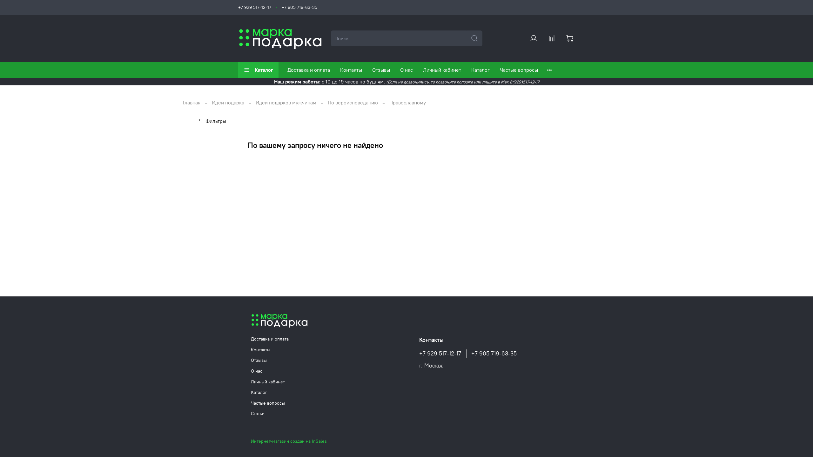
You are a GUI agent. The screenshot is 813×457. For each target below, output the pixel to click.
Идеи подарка (228, 102)
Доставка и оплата (308, 70)
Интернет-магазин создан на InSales (289, 441)
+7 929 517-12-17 (254, 7)
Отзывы (381, 70)
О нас (406, 70)
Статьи (258, 413)
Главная (191, 102)
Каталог (264, 70)
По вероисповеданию (353, 102)
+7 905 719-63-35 (299, 7)
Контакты (351, 70)
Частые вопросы (519, 70)
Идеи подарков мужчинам (286, 102)
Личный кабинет (442, 70)
